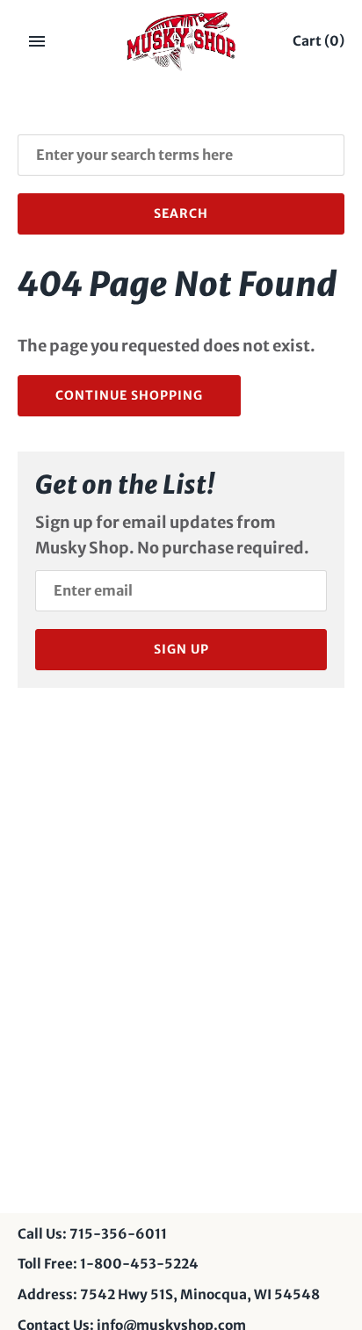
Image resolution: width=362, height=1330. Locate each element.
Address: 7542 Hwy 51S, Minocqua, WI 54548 (169, 1294)
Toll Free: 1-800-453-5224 (108, 1263)
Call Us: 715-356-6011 (92, 1233)
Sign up (181, 649)
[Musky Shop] (181, 41)
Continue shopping (129, 395)
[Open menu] (37, 41)
